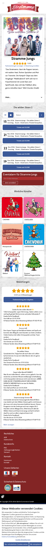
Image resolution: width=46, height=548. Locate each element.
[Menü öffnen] (3, 3)
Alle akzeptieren (35, 544)
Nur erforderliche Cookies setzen (16, 544)
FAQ (5, 448)
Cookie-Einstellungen (23, 539)
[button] (5, 115)
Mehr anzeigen (9, 425)
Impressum (8, 460)
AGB (5, 437)
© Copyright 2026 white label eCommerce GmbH (17, 502)
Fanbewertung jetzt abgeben (23, 300)
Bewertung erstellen (32, 66)
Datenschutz (8, 440)
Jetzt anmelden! (10, 183)
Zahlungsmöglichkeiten (12, 450)
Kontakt (6, 462)
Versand (6, 452)
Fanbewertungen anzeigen (14, 66)
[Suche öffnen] (44, 2)
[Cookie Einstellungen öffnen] (2, 496)
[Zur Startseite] (23, 7)
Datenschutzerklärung (9, 537)
